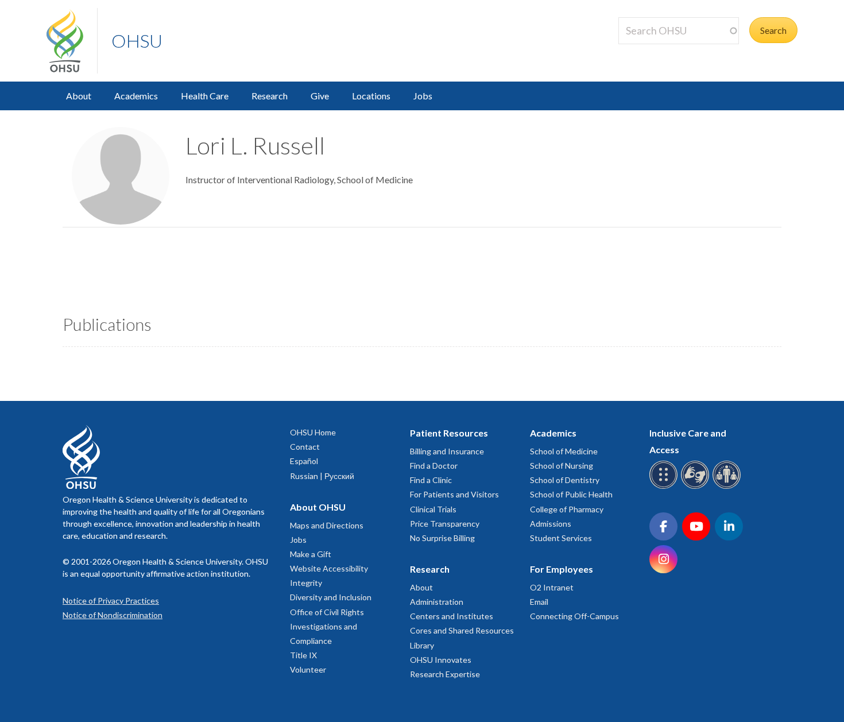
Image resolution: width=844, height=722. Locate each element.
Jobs (422, 95)
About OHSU (318, 506)
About (78, 95)
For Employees (561, 568)
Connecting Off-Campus (574, 616)
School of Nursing (561, 465)
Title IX (303, 655)
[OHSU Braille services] (665, 487)
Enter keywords (654, 50)
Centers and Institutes (451, 616)
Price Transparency (444, 523)
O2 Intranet (552, 587)
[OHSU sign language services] (697, 487)
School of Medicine (564, 451)
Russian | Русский (322, 476)
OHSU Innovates (440, 660)
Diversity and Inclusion (330, 597)
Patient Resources (449, 432)
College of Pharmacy (566, 509)
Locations (371, 95)
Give (320, 95)
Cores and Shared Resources (462, 630)
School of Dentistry (564, 480)
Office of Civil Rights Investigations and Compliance (327, 626)
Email (539, 602)
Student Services (561, 538)
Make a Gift (310, 554)
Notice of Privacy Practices (111, 600)
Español (304, 461)
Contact (305, 446)
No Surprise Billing (442, 538)
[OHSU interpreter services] (728, 487)
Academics (136, 95)
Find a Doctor (434, 465)
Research (269, 95)
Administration (436, 602)
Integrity (306, 583)
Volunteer (308, 669)
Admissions (550, 523)
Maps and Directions (326, 525)
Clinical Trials (433, 509)
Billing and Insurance (447, 451)
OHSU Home (313, 432)
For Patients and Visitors (454, 494)
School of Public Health (571, 494)
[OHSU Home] (72, 41)
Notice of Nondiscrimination (112, 615)
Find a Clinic (431, 480)
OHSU (136, 40)
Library (422, 645)
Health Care (205, 95)
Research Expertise (445, 674)
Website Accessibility (329, 568)
